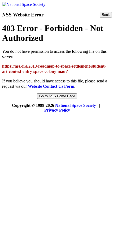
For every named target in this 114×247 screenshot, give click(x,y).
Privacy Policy (57, 110)
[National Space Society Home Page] (23, 4)
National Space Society (75, 105)
